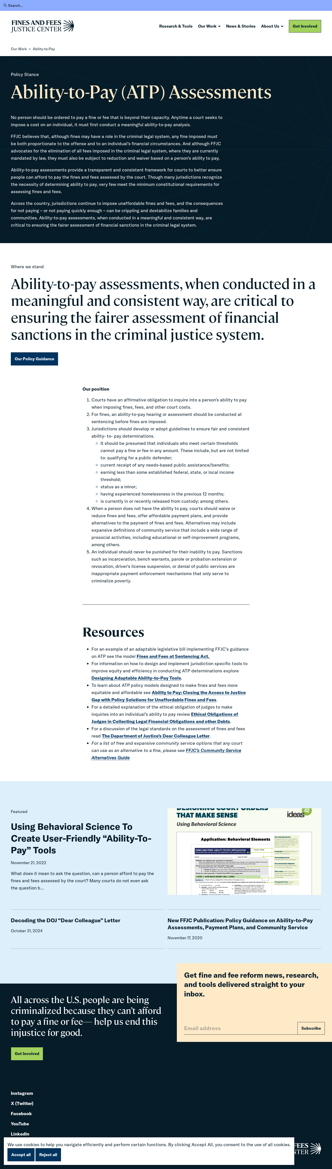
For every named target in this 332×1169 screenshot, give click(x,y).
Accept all (21, 1154)
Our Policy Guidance (34, 358)
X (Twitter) (22, 1103)
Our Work (19, 49)
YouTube (20, 1124)
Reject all (48, 1154)
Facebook (21, 1114)
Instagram (22, 1093)
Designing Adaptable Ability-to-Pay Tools (136, 678)
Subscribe (311, 1028)
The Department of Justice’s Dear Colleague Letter (156, 736)
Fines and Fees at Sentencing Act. (173, 656)
